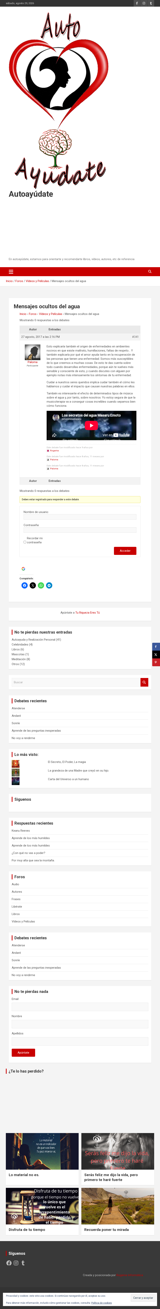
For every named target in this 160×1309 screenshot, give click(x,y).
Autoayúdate (31, 194)
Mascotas (18, 654)
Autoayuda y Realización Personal (33, 639)
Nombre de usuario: (36, 512)
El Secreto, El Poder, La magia (67, 762)
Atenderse (18, 708)
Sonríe (16, 723)
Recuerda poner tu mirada (106, 1229)
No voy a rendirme (23, 738)
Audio (15, 884)
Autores (17, 891)
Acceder (125, 551)
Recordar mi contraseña (35, 540)
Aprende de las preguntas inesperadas (36, 730)
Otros (15, 664)
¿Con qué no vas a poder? (28, 853)
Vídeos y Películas (50, 314)
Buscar (144, 682)
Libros (16, 649)
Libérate (17, 906)
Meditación (19, 659)
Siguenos (22, 799)
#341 (135, 337)
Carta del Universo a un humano (68, 779)
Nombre (17, 1016)
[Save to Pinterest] (156, 662)
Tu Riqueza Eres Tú (87, 612)
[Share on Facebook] (156, 647)
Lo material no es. (24, 1175)
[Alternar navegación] (11, 271)
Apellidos (17, 1033)
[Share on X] (156, 654)
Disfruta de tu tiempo (27, 1229)
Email (15, 999)
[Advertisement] (80, 228)
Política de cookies (101, 1303)
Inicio (23, 314)
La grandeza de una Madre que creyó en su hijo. (78, 770)
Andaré (16, 716)
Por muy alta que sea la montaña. (33, 860)
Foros (32, 314)
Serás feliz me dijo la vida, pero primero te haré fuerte (111, 1177)
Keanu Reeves (21, 830)
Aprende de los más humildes (31, 838)
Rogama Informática (129, 1275)
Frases (16, 899)
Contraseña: (31, 525)
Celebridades (20, 644)
